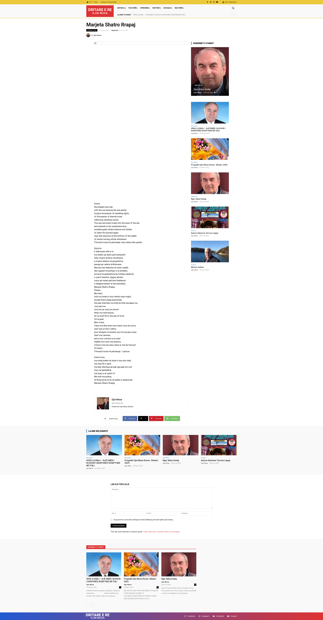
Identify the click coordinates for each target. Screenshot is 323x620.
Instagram (205, 616)
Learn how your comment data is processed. (161, 532)
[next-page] (91, 604)
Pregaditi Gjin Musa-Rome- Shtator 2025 (147, 15)
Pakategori (91, 30)
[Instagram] (210, 2)
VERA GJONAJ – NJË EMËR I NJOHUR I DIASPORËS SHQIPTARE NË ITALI (208, 129)
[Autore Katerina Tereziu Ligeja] (210, 71)
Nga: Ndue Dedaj (198, 199)
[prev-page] (87, 604)
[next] (235, 14)
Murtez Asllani (197, 267)
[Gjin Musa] (88, 35)
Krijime (197, 85)
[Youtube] (217, 2)
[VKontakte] (213, 616)
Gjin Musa (97, 35)
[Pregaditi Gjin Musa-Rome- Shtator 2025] (210, 149)
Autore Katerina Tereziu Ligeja (209, 89)
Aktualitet (194, 126)
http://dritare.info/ (117, 403)
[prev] (231, 14)
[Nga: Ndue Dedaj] (210, 183)
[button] (233, 8)
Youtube (234, 616)
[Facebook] (207, 2)
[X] (214, 2)
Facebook (191, 616)
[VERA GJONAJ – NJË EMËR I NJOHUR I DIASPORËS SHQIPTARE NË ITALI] (210, 112)
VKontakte (220, 616)
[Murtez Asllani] (210, 251)
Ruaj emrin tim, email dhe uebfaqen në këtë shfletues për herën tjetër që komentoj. (143, 520)
